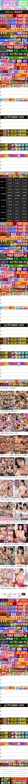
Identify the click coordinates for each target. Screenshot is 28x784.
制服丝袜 (17, 189)
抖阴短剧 (17, 220)
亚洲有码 (9, 183)
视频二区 (3, 187)
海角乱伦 (24, 211)
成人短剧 (24, 217)
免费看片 (9, 211)
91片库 (10, 208)
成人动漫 (24, 183)
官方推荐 (3, 200)
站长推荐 (3, 194)
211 (19, 594)
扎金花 (17, 201)
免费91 (17, 211)
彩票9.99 (9, 201)
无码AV (3, 206)
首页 (5, 594)
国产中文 (9, 217)
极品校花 (9, 220)
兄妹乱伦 (17, 217)
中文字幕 (17, 186)
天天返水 (24, 201)
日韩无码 (24, 220)
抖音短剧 (9, 204)
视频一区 (3, 181)
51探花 (24, 204)
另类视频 (24, 189)
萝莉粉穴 (17, 214)
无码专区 (3, 212)
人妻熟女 (9, 189)
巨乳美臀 (24, 186)
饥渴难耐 (17, 192)
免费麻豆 (9, 214)
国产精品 (9, 180)
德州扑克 (24, 198)
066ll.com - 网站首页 (13, 12)
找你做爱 (24, 192)
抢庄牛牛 (17, 198)
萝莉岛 (24, 208)
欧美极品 (17, 183)
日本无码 (24, 180)
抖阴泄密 (24, 214)
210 (15, 594)
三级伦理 (9, 186)
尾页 (19, 596)
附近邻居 (9, 192)
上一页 (9, 594)
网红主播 (17, 180)
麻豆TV (17, 204)
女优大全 (17, 208)
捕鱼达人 (9, 198)
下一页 (8, 596)
